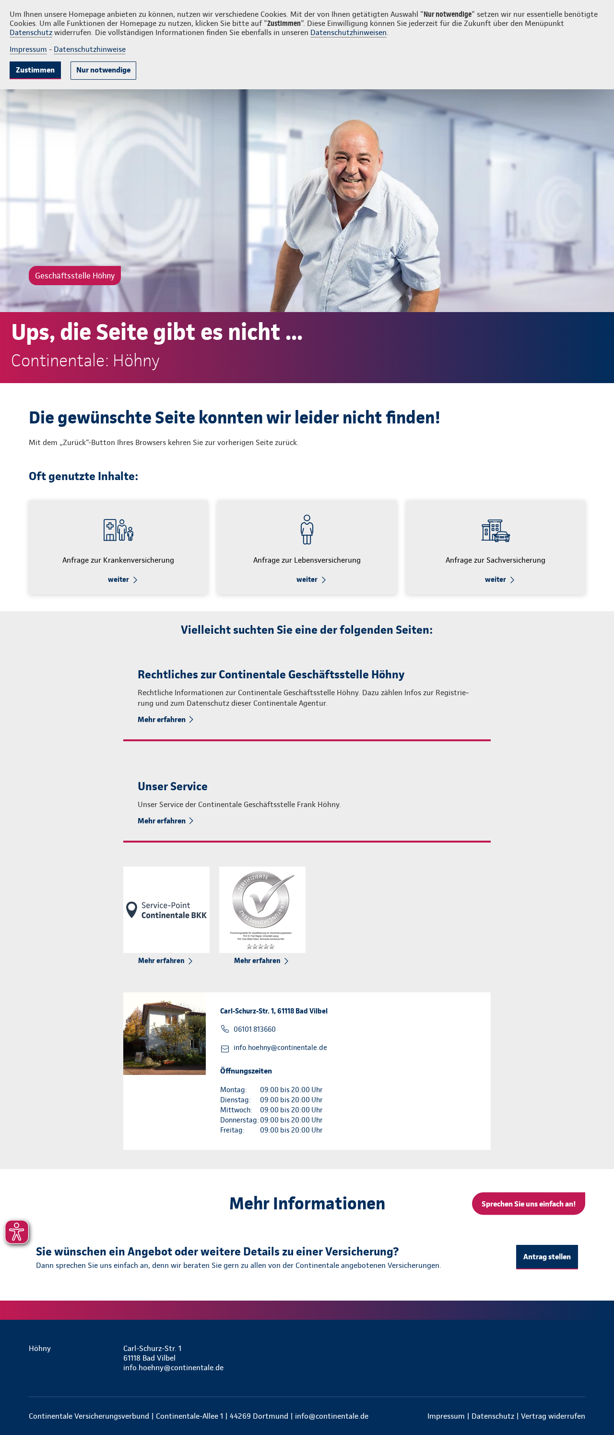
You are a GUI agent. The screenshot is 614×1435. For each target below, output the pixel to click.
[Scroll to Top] (566, 689)
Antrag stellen (547, 1256)
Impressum (28, 49)
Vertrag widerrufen (553, 1416)
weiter (118, 579)
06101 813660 (255, 1029)
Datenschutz (31, 32)
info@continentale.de (331, 1416)
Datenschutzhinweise (90, 49)
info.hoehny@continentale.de (280, 1047)
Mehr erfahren (162, 719)
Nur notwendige (103, 69)
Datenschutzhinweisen (348, 32)
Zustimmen (35, 69)
